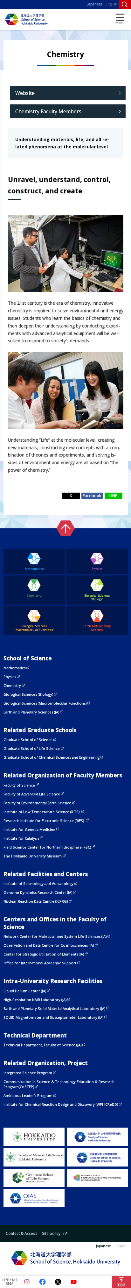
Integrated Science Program (27, 1072)
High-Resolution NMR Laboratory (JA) (34, 999)
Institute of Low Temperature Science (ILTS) (41, 811)
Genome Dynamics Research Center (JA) (37, 892)
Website (25, 93)
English (111, 4)
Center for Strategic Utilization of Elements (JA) (43, 954)
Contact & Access (22, 1233)
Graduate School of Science (27, 739)
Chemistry (12, 685)
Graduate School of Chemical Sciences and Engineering (51, 757)
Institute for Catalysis (21, 838)
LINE (113, 495)
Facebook (92, 495)
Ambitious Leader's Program (27, 1095)
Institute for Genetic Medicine (29, 829)
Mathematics (14, 667)
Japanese (95, 4)
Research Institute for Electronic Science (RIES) (44, 820)
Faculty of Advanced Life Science (31, 794)
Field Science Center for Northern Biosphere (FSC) (47, 847)
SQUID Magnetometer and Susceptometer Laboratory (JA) (53, 1017)
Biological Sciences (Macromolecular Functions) (44, 703)
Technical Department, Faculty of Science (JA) (42, 1044)
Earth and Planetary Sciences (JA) (31, 712)
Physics (9, 676)
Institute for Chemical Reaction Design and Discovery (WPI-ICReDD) (60, 1104)
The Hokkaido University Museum (32, 856)
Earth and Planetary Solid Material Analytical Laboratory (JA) (54, 1008)
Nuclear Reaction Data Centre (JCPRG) (35, 901)
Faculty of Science (19, 785)
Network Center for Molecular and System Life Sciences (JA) (55, 936)
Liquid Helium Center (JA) (24, 990)
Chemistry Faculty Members (48, 111)
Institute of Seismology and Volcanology (38, 883)
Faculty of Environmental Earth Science (37, 802)
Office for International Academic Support (39, 963)
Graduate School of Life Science (31, 748)
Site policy (51, 1233)
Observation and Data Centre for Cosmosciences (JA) (48, 945)
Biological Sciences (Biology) (28, 694)
